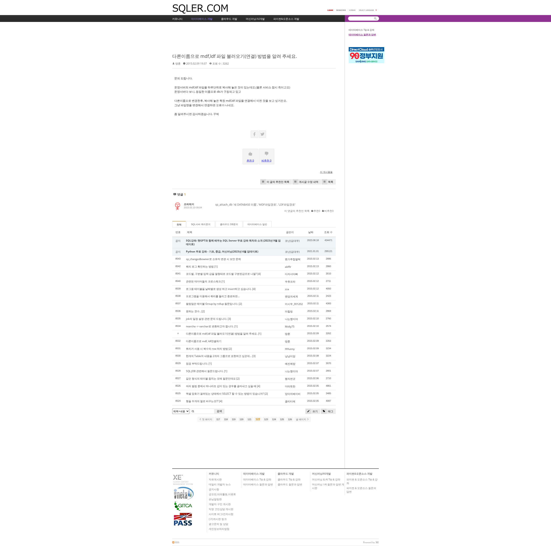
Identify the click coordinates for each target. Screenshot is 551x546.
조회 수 (328, 232)
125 (282, 419)
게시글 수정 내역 (308, 182)
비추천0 (329, 211)
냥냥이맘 (290, 356)
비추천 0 (266, 160)
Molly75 (289, 326)
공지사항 (214, 489)
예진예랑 (290, 364)
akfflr (288, 267)
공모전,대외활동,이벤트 (222, 494)
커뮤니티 (214, 473)
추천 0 (250, 160)
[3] (229, 319)
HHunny (290, 349)
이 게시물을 (326, 172)
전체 (179, 224)
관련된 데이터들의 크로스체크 (203, 281)
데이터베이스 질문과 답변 (362, 34)
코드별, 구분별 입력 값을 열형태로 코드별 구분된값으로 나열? (221, 274)
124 (274, 419)
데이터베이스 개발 (254, 473)
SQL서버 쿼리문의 (200, 224)
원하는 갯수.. (193, 311)
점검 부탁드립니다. (197, 363)
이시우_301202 (294, 304)
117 (218, 419)
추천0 (317, 211)
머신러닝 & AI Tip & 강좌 (326, 479)
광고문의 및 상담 (218, 524)
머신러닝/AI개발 (321, 473)
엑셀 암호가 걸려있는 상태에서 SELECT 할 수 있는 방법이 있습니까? (225, 393)
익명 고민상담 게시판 (221, 509)
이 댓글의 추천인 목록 (297, 211)
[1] (216, 266)
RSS (177, 542)
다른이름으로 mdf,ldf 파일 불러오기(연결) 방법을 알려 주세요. (234, 56)
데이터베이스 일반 (257, 224)
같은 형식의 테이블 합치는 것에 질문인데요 (211, 378)
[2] (240, 304)
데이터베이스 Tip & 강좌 (361, 30)
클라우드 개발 (286, 473)
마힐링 (289, 311)
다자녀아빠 (291, 274)
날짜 (310, 232)
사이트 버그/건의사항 (221, 514)
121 (249, 419)
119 (233, 419)
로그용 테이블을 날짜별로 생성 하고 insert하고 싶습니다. (219, 289)
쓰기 (315, 411)
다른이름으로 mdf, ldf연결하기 (203, 341)
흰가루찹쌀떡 (292, 259)
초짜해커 (189, 204)
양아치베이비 (292, 394)
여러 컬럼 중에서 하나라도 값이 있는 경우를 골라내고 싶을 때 (221, 386)
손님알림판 (215, 499)
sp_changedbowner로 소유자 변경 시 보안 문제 (213, 259)
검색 (219, 411)
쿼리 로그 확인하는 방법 (200, 266)
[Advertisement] (250, 38)
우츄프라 (290, 281)
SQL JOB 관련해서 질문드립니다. (204, 371)
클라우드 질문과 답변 (290, 484)
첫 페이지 (206, 419)
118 (226, 419)
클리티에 (290, 401)
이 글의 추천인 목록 (278, 182)
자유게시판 (215, 479)
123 (266, 419)
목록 (330, 182)
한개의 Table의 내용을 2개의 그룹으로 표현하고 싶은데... (219, 356)
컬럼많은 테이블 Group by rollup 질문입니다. (212, 304)
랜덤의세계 (291, 296)
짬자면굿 (290, 379)
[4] (259, 274)
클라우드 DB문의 (229, 224)
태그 (330, 411)
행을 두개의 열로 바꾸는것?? (202, 401)
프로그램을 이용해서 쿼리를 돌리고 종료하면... (213, 296)
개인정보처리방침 (219, 529)
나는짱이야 (291, 319)
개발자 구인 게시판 (220, 504)
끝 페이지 (301, 419)
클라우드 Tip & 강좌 (289, 479)
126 (290, 419)
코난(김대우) (292, 241)
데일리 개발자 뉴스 (220, 484)
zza (287, 289)
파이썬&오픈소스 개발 (359, 473)
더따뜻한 (290, 386)
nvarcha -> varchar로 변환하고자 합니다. (210, 326)
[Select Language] (368, 10)
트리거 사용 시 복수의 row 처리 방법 (207, 349)
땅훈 (178, 63)
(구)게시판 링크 (218, 519)
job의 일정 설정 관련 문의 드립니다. (206, 319)
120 (241, 419)
